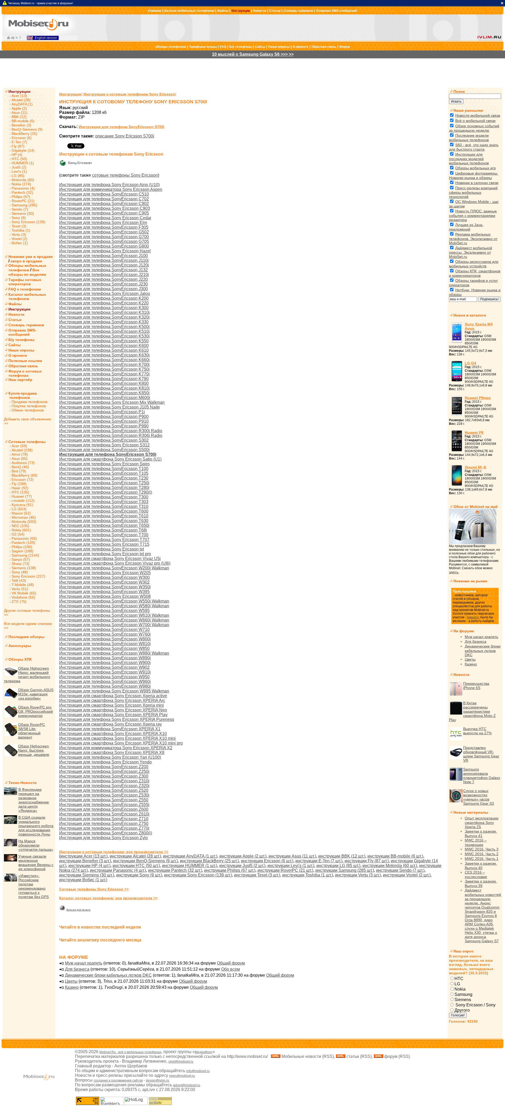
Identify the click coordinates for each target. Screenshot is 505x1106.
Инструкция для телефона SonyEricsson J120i (104, 265)
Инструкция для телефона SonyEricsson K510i (104, 331)
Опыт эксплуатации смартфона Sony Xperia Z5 (481, 822)
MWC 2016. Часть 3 (481, 849)
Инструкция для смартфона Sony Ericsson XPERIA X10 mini (117, 738)
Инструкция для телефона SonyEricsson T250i (104, 483)
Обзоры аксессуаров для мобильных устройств (473, 263)
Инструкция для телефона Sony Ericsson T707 (104, 539)
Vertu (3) (19, 234)
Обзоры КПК (20, 659)
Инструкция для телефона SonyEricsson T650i (104, 525)
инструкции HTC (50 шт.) (136, 865)
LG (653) (19, 509)
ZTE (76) (19, 601)
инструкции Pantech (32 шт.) (175, 870)
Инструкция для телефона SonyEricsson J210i (104, 274)
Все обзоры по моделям (27, 272)
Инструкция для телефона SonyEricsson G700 (104, 237)
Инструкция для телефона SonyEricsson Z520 (103, 790)
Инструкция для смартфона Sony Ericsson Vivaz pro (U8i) (114, 563)
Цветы (71, 981)
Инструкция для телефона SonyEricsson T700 (103, 535)
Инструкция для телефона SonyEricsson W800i (105, 639)
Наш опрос (463, 951)
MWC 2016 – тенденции (476, 842)
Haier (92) (20, 488)
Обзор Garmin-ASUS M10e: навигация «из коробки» (35, 694)
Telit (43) (19, 580)
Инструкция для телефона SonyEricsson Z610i (104, 814)
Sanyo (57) (21, 559)
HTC (458, 978)
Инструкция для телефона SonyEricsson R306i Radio (110, 435)
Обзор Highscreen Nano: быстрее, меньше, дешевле (33, 750)
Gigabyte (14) (23, 150)
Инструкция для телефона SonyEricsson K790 (104, 378)
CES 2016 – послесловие (476, 874)
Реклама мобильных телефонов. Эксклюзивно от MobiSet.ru (473, 238)
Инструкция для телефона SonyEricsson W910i (105, 672)
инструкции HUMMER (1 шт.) (189, 865)
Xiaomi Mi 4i (475, 467)
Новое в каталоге (469, 315)
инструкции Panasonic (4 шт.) (118, 870)
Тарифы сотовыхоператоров (24, 282)
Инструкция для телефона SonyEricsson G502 (104, 232)
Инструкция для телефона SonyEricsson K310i (104, 312)
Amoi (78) (20, 454)
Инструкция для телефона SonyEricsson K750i (104, 369)
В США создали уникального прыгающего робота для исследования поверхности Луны (35, 825)
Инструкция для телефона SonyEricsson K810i (104, 388)
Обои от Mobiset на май (475, 506)
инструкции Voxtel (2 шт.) (407, 875)
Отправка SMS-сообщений (336, 11)
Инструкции (240, 11)
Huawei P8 (474, 432)
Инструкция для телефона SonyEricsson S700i (121, 127)
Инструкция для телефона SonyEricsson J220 (103, 279)
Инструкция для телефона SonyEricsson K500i (104, 326)
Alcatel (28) (21, 100)
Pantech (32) (22, 192)
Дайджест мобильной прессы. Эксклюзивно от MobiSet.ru (470, 252)
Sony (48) (20, 572)
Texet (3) (19, 226)
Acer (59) (19, 446)
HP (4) (17, 154)
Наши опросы (279, 47)
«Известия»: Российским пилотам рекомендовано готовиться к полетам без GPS (33, 886)
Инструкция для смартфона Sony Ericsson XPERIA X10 (113, 733)
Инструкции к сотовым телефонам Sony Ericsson (129, 94)
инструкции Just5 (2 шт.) (242, 865)
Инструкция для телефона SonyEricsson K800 (104, 383)
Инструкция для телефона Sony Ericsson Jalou (104, 293)
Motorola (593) (24, 521)
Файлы (222, 11)
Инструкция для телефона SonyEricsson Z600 (103, 809)
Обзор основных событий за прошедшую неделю (474, 128)
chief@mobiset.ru (180, 1061)
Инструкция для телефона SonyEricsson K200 (104, 298)
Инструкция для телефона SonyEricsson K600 (104, 345)
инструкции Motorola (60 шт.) (389, 865)
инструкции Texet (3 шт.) (257, 875)
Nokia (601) (21, 530)
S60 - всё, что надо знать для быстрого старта (473, 147)
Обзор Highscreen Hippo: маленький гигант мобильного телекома (27, 674)
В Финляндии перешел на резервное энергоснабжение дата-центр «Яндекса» (33, 800)
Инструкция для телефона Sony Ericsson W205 (105, 572)
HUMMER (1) (23, 163)
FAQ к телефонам (24, 289)
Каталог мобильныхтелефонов (27, 296)
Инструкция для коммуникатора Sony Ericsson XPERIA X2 (115, 748)
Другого (462, 1010)
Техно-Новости (22, 783)
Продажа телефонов (29, 402)
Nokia (460, 989)
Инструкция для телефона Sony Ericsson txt (101, 549)
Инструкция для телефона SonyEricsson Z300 (103, 776)
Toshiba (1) (21, 230)
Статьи (274, 11)
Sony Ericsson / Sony (475, 1005)
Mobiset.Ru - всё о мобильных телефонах (130, 1052)
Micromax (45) (24, 517)
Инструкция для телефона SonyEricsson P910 (104, 421)
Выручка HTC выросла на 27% (477, 731)
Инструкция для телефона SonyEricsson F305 (103, 227)
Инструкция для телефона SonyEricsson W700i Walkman (114, 625)
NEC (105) (20, 526)
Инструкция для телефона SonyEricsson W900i (105, 662)
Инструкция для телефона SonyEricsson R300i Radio (110, 431)
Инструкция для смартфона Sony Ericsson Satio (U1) (110, 459)
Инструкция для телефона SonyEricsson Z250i (104, 771)
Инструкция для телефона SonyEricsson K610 (104, 350)
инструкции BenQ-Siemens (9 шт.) (145, 861)
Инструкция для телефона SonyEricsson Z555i (104, 804)
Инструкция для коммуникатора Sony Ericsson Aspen (110, 189)
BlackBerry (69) (24, 475)
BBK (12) (19, 117)
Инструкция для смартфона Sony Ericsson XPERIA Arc (112, 700)
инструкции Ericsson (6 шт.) (267, 861)
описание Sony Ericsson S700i (124, 136)
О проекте (300, 47)
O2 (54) (18, 534)
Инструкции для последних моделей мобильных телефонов (469, 158)
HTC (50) (19, 159)
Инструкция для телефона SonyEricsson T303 (103, 502)
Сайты (260, 47)
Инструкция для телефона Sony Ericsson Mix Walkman (112, 402)
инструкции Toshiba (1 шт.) (307, 875)
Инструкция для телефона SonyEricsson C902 (104, 203)
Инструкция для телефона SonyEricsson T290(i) (105, 492)
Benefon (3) (21, 125)
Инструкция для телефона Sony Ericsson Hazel (105, 251)
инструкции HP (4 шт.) (89, 865)
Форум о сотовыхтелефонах (25, 373)
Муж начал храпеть (83, 963)
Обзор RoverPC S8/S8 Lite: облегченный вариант (31, 730)
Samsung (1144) (25, 555)
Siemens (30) (23, 213)
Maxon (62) (21, 513)
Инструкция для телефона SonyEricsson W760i (105, 634)
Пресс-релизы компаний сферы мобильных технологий (473, 192)
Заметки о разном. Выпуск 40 (481, 865)
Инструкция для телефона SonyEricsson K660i (104, 360)
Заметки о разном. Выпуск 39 (481, 883)
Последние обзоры (26, 637)
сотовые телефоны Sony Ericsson (125, 175)
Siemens (462, 999)
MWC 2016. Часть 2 (481, 854)
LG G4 (470, 363)
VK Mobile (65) (24, 593)
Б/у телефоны (240, 47)
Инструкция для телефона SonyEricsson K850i (104, 393)
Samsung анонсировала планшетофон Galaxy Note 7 (481, 775)
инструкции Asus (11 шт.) (292, 856)
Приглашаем (464, 591)
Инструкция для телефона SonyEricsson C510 (104, 194)
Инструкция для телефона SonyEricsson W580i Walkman (114, 606)
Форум (344, 47)
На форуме (463, 631)
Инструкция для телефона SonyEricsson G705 (104, 241)
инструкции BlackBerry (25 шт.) (209, 861)
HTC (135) (20, 492)
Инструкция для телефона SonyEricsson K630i (104, 355)
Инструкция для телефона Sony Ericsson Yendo (105, 762)
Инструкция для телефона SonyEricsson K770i (104, 374)
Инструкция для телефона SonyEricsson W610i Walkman (114, 615)
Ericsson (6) (22, 138)
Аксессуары (19, 646)
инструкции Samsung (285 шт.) (344, 870)
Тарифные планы (203, 47)
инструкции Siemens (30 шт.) (86, 875)
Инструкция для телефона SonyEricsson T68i (103, 530)
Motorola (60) (23, 180)
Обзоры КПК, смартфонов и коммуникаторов (474, 273)
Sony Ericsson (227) (28, 576)
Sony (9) (19, 218)
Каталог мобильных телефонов (189, 11)
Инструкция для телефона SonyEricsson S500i (104, 449)
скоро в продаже (26, 261)
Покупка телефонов (29, 406)
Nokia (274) (21, 184)
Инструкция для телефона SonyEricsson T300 (103, 497)
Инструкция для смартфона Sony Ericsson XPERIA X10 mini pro (121, 743)
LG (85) (18, 176)
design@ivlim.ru (157, 1080)
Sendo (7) (20, 209)
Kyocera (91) (22, 505)
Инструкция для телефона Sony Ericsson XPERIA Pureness (116, 719)
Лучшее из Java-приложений (466, 227)
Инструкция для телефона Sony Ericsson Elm (103, 222)
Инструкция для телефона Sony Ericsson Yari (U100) (110, 757)
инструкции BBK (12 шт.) (341, 856)
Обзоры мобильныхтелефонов (27, 267)
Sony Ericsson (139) (28, 222)
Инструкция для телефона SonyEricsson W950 (104, 677)
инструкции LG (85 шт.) (338, 865)
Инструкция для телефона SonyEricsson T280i (104, 487)
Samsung (463, 994)
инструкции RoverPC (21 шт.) (285, 870)
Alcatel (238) (22, 450)
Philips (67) (21, 197)
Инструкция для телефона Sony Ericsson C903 (104, 208)
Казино (72, 987)
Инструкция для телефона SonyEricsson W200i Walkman (114, 568)
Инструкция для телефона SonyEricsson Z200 (103, 766)
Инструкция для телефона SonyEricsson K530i (104, 336)
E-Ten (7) (19, 142)
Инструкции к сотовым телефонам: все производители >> (113, 852)
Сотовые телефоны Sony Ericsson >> (94, 889)
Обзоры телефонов (170, 47)
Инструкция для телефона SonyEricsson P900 (104, 416)
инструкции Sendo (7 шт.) (400, 870)
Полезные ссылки (25, 361)
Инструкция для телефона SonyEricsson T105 (103, 473)
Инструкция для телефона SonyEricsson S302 (104, 440)
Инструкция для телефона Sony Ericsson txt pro (105, 554)
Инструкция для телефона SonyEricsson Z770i (104, 828)
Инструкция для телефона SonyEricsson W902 (104, 667)
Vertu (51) (20, 589)
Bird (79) (19, 471)
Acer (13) (19, 96)
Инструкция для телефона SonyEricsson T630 (103, 520)
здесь (453, 572)
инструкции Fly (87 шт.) (367, 861)
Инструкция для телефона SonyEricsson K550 (104, 341)
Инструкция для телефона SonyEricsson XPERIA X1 (109, 729)
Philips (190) (22, 547)
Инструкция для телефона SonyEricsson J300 (103, 289)
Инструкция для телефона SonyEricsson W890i (105, 658)
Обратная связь (323, 47)
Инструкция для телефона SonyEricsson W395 (104, 591)
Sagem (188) (22, 551)
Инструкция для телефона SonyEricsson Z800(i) (105, 833)
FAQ (223, 47)
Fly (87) (18, 146)
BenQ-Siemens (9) (27, 129)
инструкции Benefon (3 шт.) (85, 861)
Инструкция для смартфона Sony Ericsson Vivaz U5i (110, 558)
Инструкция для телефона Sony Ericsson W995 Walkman (114, 691)
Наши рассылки (468, 110)
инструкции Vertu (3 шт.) (358, 875)
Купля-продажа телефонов (20, 395)
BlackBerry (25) (24, 133)
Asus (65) (20, 458)
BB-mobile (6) (23, 121)
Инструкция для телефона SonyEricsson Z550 (103, 800)
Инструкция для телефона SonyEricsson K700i (104, 364)
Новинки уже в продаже (30, 256)
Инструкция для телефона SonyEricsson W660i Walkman (114, 620)
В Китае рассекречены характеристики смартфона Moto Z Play (472, 711)
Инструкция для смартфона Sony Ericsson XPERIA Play (113, 714)
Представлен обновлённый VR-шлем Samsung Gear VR (481, 754)
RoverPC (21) (23, 201)
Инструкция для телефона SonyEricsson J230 (103, 284)
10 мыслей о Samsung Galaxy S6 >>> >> (253, 54)
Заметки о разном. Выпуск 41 (481, 833)
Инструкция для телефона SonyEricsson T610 (103, 516)
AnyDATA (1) (22, 104)
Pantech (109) (23, 543)
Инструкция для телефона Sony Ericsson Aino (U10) (109, 184)
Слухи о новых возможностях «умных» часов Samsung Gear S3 (478, 797)
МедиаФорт (204, 1052)
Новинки (154, 11)
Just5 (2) (19, 167)
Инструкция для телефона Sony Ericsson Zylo (103, 837)
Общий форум (231, 963)
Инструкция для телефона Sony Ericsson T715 (104, 544)
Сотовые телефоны (27, 442)
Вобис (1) (20, 243)
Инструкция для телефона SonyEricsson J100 (103, 255)
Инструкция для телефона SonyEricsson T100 (103, 468)
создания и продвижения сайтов (118, 1080)
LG (457, 984)
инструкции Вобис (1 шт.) (83, 880)
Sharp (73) (20, 564)
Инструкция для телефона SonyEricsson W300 (104, 577)
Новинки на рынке (470, 581)
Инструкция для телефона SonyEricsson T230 (103, 478)
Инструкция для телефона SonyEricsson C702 (104, 199)
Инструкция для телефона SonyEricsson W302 (104, 582)
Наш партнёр (20, 380)
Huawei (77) (22, 496)
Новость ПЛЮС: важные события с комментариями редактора (473, 215)
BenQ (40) (20, 467)
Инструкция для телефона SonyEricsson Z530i (104, 795)
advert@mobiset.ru (186, 1085)
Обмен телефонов (28, 410)
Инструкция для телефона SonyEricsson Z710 (103, 819)
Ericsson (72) (23, 479)
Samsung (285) (24, 205)
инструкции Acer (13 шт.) (84, 856)
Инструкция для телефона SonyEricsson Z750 (103, 823)
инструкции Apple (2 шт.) (242, 856)
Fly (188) (19, 484)
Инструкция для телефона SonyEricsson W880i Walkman (114, 653)
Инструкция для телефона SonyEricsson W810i (105, 643)
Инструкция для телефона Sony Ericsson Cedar (105, 218)
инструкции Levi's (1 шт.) (290, 865)
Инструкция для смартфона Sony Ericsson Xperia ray (110, 724)
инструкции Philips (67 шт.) (229, 870)
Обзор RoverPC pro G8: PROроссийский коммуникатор (35, 711)
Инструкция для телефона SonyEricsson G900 (104, 246)
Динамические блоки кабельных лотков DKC (108, 975)
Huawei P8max (478, 398)
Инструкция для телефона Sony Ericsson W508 (105, 596)
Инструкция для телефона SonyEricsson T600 (103, 511)
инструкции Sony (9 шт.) (139, 875)
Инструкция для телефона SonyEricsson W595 (104, 610)
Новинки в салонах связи (476, 183)
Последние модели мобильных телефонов (469, 137)
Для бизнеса (77, 969)
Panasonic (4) (23, 188)
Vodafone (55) (23, 597)
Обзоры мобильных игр (475, 168)
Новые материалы (470, 812)
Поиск (459, 91)
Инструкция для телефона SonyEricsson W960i (105, 681)
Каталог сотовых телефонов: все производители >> (108, 898)
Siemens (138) (24, 568)
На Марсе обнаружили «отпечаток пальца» (35, 845)
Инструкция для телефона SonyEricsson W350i (105, 587)
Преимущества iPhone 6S (476, 685)
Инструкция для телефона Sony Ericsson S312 (104, 445)
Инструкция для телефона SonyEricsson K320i (104, 317)
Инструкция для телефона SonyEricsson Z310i (104, 781)
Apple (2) (19, 108)
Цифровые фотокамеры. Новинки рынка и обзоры (473, 175)
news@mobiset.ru (182, 1076)
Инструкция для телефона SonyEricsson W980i (105, 686)
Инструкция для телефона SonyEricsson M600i (104, 397)
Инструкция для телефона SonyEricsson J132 (103, 270)
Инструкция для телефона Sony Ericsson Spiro (104, 464)
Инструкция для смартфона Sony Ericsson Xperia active (113, 696)
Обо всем (230, 969)
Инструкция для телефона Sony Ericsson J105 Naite (109, 407)
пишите (473, 617)
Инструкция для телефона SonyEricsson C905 (104, 213)
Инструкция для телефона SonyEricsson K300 (104, 307)
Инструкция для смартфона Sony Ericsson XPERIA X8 (111, 752)
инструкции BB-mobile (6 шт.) (395, 856)
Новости (259, 11)
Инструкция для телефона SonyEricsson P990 (104, 426)
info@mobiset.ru (198, 1071)
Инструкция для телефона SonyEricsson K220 (104, 303)
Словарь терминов (298, 11)
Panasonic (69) (24, 538)
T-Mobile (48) (23, 585)
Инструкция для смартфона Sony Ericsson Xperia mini (111, 705)
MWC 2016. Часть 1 (481, 859)
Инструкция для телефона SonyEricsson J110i (104, 260)
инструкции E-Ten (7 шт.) (318, 861)
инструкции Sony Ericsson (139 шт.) (198, 875)
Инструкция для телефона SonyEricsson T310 (103, 506)
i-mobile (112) (23, 500)
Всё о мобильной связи (475, 121)
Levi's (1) (19, 171)
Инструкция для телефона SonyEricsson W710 (104, 629)
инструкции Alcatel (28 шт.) (135, 856)
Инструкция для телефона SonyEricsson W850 (104, 648)
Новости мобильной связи (477, 115)
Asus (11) (19, 112)
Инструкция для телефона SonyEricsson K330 (104, 322)
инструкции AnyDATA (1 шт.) (190, 856)
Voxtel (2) (19, 239)
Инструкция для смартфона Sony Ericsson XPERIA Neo (113, 710)
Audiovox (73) (23, 463)
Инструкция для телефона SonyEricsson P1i (102, 412)
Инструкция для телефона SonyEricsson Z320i (104, 785)
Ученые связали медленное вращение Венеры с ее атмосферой (35, 862)
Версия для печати (78, 909)
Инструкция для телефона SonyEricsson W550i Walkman (114, 601)
